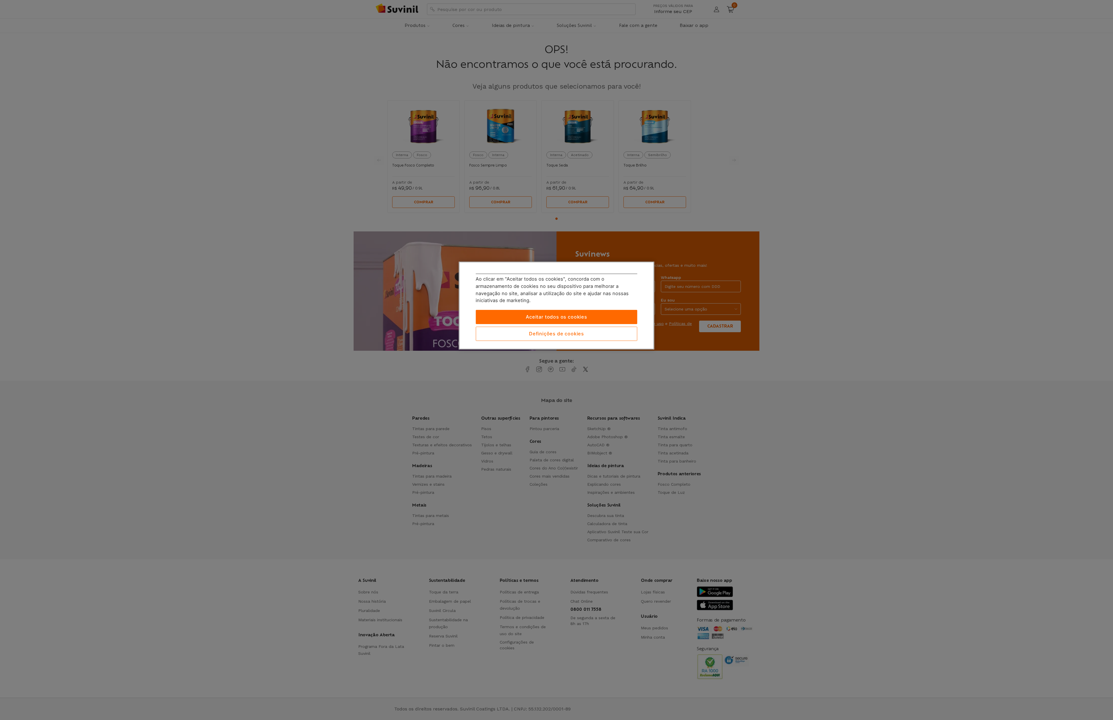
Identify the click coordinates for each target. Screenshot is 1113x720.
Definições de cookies (556, 334)
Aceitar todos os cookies (556, 317)
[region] (556, 306)
